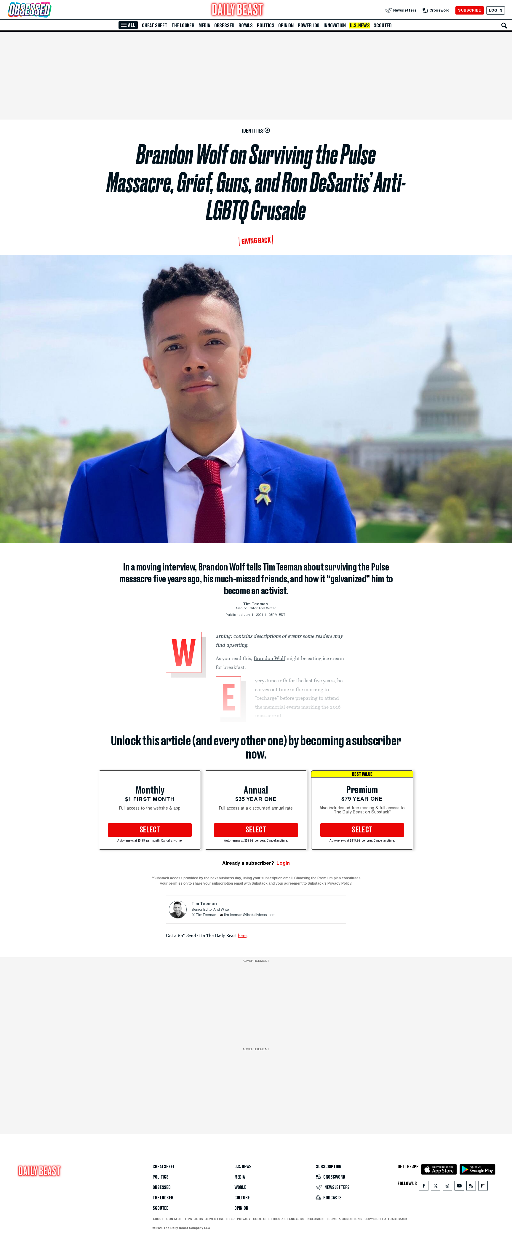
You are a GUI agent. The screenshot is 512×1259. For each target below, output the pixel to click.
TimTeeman (206, 915)
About (158, 1219)
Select (150, 830)
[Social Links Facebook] (423, 1187)
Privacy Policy (339, 883)
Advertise (214, 1219)
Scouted (383, 25)
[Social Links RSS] (471, 1187)
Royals (246, 25)
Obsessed (224, 25)
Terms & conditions (344, 1219)
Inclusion (315, 1219)
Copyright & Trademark (386, 1219)
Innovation (335, 25)
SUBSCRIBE (469, 10)
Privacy (244, 1219)
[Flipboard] (482, 1187)
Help (230, 1219)
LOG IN (495, 10)
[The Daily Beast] (237, 10)
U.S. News (359, 25)
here (242, 935)
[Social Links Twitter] (435, 1187)
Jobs (198, 1219)
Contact (174, 1219)
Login (283, 863)
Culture (242, 1198)
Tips (188, 1219)
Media (204, 25)
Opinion (286, 25)
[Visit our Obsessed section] (48, 10)
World (240, 1187)
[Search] (504, 25)
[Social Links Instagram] (447, 1187)
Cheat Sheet (154, 25)
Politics (265, 25)
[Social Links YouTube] (459, 1187)
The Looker (183, 25)
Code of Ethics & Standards (278, 1219)
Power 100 (308, 25)
